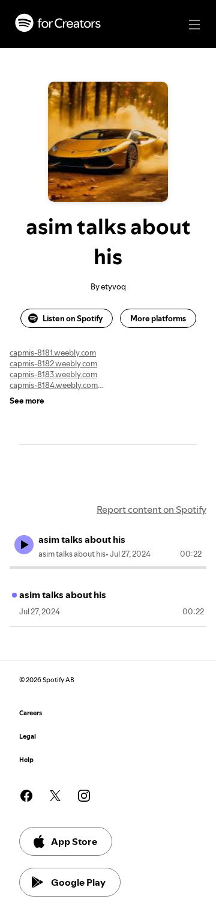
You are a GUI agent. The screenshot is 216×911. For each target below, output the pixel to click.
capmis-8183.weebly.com (53, 374)
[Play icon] (24, 544)
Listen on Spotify (73, 318)
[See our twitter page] (55, 795)
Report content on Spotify (151, 509)
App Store (74, 841)
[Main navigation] (194, 24)
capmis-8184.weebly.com (54, 385)
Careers (30, 713)
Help (26, 759)
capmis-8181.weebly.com (53, 352)
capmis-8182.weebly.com (53, 363)
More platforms (158, 318)
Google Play (78, 882)
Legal (27, 736)
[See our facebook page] (26, 795)
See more (27, 400)
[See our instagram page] (84, 795)
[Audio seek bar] (108, 567)
